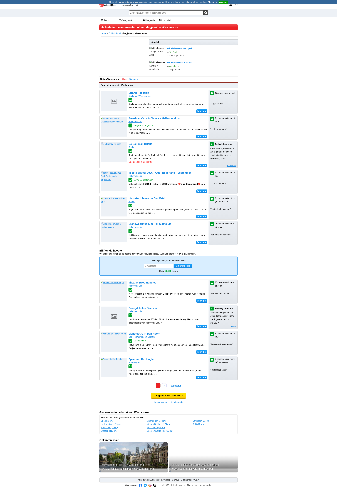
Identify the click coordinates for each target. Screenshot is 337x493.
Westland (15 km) (109, 431)
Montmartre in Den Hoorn (144, 333)
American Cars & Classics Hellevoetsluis (154, 118)
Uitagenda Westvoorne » (168, 395)
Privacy (195, 480)
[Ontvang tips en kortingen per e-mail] (154, 485)
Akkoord (223, 2)
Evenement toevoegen (159, 480)
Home (103, 33)
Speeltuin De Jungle (141, 359)
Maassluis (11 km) (109, 428)
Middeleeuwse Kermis (179, 62)
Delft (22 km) (198, 424)
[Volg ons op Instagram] (150, 485)
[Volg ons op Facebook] (140, 485)
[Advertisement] (123, 57)
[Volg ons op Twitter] (145, 485)
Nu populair (165, 20)
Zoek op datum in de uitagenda (168, 402)
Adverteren (143, 480)
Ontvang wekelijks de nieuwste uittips (168, 261)
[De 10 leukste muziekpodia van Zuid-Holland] (133, 471)
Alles (124, 79)
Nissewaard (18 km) (156, 428)
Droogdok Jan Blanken (142, 308)
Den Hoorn (142, 337)
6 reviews (231, 165)
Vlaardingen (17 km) (156, 421)
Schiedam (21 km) (200, 421)
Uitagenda (150, 20)
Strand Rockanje (138, 92)
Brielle (131, 147)
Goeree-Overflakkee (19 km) (160, 431)
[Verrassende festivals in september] (203, 471)
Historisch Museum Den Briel (146, 198)
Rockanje (139, 96)
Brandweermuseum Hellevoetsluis (149, 223)
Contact (175, 480)
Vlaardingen (134, 362)
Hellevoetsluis (135, 121)
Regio (106, 20)
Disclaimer (186, 480)
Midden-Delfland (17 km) (158, 424)
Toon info (202, 111)
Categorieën (127, 20)
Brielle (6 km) (107, 421)
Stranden (133, 79)
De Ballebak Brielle (140, 143)
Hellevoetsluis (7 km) (110, 424)
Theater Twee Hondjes (142, 282)
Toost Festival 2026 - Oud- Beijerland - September (159, 172)
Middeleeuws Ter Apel (179, 48)
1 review (232, 326)
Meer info (212, 2)
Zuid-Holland (115, 33)
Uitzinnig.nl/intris (177, 485)
